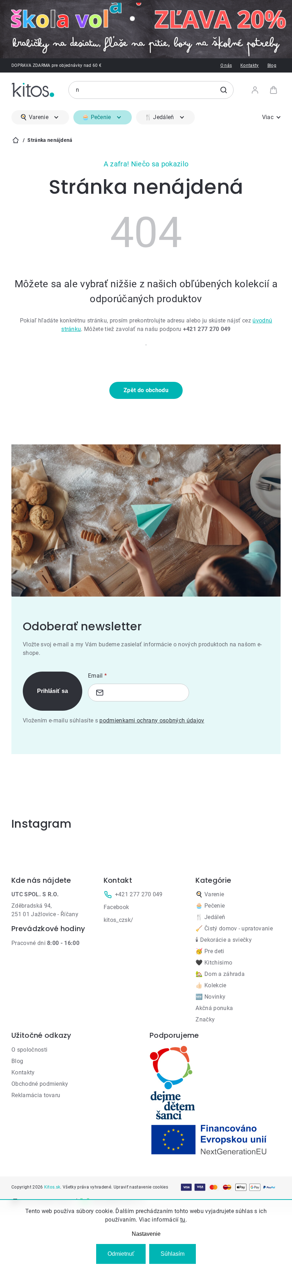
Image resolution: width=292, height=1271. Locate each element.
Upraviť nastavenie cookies (141, 1187)
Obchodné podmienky (39, 1083)
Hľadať (223, 90)
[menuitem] (40, 117)
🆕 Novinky (210, 996)
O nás (226, 65)
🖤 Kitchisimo (213, 962)
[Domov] (15, 140)
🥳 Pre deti (209, 951)
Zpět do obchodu (146, 390)
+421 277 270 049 (139, 894)
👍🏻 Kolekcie (210, 985)
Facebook (116, 907)
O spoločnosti (29, 1049)
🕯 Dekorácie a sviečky (223, 939)
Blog (271, 65)
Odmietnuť (121, 1254)
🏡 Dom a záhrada (220, 974)
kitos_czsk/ (119, 920)
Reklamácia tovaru (35, 1095)
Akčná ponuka (214, 1008)
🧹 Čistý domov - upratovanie (234, 928)
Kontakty (249, 65)
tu (183, 1219)
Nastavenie (146, 1234)
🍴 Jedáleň (210, 917)
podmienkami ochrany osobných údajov (151, 720)
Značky (205, 1019)
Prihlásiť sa (52, 691)
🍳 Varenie (209, 894)
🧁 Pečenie (210, 905)
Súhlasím (172, 1254)
